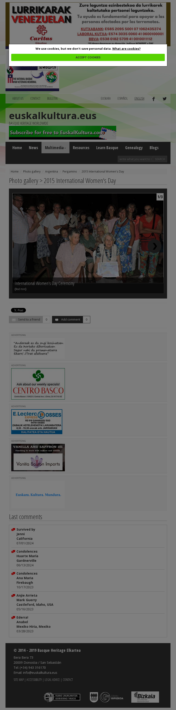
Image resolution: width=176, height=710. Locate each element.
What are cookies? (126, 49)
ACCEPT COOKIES (88, 57)
